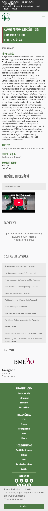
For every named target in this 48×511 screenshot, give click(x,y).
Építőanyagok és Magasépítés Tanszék (20, 273)
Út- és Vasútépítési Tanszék (16, 306)
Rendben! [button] (24, 506)
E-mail (18, 6)
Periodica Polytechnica (24, 464)
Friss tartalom (8, 376)
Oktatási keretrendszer (24, 450)
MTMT (24, 459)
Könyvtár (24, 438)
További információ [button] (14, 499)
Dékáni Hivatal (10, 326)
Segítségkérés (24, 407)
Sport (24, 433)
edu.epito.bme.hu (28, 2)
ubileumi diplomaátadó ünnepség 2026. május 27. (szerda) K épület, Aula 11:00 (24, 236)
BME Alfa (24, 468)
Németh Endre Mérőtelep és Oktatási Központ (23, 333)
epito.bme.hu (14, 2)
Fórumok (6, 373)
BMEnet (24, 454)
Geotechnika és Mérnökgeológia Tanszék (21, 286)
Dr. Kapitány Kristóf (11, 157)
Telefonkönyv (28, 6)
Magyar (14, 9)
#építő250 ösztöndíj (13, 186)
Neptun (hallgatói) (24, 428)
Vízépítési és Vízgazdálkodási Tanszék (20, 313)
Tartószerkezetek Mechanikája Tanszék (21, 300)
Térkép (38, 6)
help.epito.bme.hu (10, 4)
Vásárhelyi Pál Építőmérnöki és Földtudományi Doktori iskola (23, 340)
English (6, 9)
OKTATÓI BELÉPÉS (7, 6)
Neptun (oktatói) (24, 393)
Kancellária (24, 402)
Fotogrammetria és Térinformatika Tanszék (23, 148)
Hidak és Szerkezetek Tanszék (17, 293)
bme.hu (4, 2)
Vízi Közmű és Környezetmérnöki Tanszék (22, 320)
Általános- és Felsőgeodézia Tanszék (20, 266)
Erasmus (24, 424)
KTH (24, 419)
